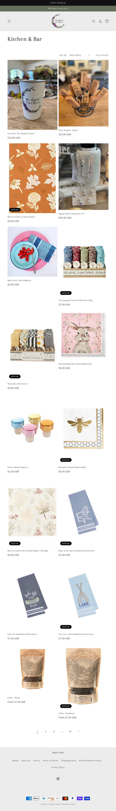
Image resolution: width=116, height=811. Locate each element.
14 (70, 731)
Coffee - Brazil (14, 698)
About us (26, 760)
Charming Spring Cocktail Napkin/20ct (75, 364)
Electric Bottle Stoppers (18, 467)
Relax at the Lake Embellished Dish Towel (77, 551)
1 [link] (37, 731)
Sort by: (63, 55)
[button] (9, 21)
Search (15, 760)
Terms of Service (50, 760)
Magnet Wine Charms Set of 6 (71, 214)
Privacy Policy (57, 767)
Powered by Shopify (68, 804)
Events (36, 760)
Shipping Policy (68, 760)
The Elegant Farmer (53, 804)
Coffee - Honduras (66, 713)
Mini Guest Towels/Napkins (19, 280)
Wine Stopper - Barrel (68, 130)
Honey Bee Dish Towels (17, 384)
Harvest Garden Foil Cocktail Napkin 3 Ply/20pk (28, 551)
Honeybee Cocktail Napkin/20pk (72, 467)
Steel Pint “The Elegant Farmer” (21, 133)
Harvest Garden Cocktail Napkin (21, 217)
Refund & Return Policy (90, 760)
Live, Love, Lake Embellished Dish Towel (76, 634)
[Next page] (78, 731)
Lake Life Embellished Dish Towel (22, 634)
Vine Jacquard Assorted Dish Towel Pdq (75, 300)
